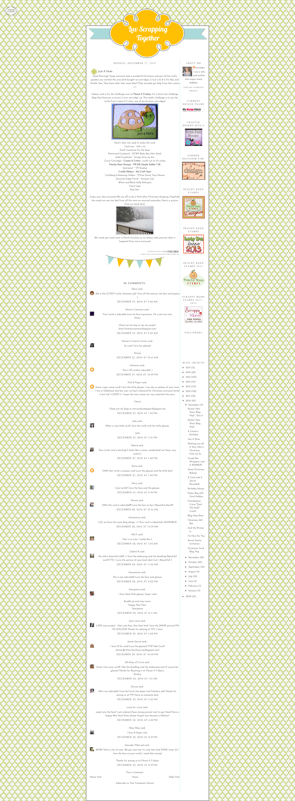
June (191, 581)
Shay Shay (134, 728)
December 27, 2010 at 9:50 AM (137, 333)
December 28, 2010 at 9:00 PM (137, 582)
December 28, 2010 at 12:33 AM (137, 510)
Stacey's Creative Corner (134, 341)
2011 (188, 396)
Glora (134, 289)
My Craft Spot (143, 172)
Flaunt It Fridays (142, 94)
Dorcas (134, 687)
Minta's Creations (134, 310)
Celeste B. (134, 552)
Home (135, 777)
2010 (189, 401)
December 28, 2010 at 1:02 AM (137, 544)
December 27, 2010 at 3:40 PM (137, 458)
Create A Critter (151, 254)
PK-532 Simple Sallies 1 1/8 (146, 164)
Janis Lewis (134, 621)
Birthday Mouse (196, 489)
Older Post (174, 777)
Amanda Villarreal (134, 745)
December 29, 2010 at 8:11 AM (137, 613)
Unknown (134, 365)
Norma (134, 500)
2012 (188, 391)
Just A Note (194, 439)
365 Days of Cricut (134, 662)
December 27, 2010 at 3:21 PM (137, 438)
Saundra (200, 67)
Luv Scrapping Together (147, 33)
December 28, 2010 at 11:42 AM (137, 564)
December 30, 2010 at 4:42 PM (137, 720)
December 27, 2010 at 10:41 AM (137, 358)
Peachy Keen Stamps (163, 254)
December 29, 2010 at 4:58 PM (137, 634)
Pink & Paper (134, 382)
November (194, 557)
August (192, 572)
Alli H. (134, 535)
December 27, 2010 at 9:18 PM (137, 493)
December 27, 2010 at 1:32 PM (137, 413)
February (193, 586)
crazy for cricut (134, 707)
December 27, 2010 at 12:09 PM (137, 375)
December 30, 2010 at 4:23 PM (137, 699)
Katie (134, 466)
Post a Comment (134, 772)
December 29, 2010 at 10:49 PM (137, 654)
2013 (188, 387)
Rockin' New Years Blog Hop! (194, 423)
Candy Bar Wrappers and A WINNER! (196, 461)
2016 (188, 372)
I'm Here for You (196, 536)
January (192, 591)
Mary (134, 483)
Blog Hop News (196, 516)
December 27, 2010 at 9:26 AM (137, 302)
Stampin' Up (175, 254)
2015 (188, 377)
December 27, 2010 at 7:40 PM (137, 475)
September (194, 567)
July (190, 576)
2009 (189, 596)
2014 (188, 382)
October (193, 562)
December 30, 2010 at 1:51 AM (137, 679)
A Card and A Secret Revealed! (195, 481)
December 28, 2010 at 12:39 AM (137, 527)
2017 (188, 368)
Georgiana (134, 589)
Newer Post (96, 777)
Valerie (134, 445)
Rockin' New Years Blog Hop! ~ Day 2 (195, 412)
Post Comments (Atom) (142, 783)
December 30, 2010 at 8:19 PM (137, 737)
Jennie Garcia (134, 642)
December (193, 405)
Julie (134, 421)
